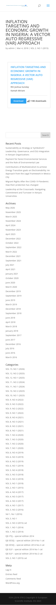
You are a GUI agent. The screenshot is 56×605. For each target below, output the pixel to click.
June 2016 (10, 352)
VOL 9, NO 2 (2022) (14, 408)
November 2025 (13, 212)
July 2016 (10, 348)
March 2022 (11, 251)
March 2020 (11, 287)
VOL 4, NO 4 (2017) (14, 492)
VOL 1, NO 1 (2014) (14, 527)
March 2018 (11, 326)
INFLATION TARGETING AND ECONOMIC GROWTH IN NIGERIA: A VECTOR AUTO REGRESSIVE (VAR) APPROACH (28, 75)
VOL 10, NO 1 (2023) (15, 395)
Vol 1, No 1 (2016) (14, 514)
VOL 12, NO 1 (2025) (15, 377)
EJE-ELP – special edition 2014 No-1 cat (24, 549)
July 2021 (10, 265)
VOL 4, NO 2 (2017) (14, 501)
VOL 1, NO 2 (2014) (14, 531)
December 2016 (13, 344)
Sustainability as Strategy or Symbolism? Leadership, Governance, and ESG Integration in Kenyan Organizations (27, 151)
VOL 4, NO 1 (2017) (14, 505)
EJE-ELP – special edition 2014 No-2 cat (24, 553)
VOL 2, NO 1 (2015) (39, 48)
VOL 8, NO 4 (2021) (14, 417)
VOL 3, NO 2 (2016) (14, 509)
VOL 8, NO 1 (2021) (14, 430)
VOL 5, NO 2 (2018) (14, 479)
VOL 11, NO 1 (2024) (15, 386)
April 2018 (10, 322)
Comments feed (13, 578)
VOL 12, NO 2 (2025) (15, 373)
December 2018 (13, 308)
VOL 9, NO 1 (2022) (14, 413)
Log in (8, 569)
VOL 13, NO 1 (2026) (15, 369)
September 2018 (13, 313)
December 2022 (13, 238)
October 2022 (12, 243)
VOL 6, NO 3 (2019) (14, 457)
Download (18, 101)
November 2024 (13, 221)
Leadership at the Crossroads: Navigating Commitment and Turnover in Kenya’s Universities (25, 193)
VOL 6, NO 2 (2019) (14, 461)
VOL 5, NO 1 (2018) (14, 483)
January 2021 (12, 273)
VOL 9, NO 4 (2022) (14, 399)
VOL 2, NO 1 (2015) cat (16, 558)
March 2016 (11, 357)
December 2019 (13, 291)
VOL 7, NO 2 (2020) (14, 443)
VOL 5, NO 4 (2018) (14, 470)
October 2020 (12, 278)
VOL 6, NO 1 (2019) (14, 465)
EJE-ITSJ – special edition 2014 (20, 536)
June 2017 (10, 339)
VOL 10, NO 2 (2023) (15, 391)
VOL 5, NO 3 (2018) (14, 474)
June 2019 (10, 300)
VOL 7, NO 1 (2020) (14, 448)
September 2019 (13, 295)
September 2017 (13, 335)
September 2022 (13, 247)
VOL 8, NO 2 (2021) (14, 426)
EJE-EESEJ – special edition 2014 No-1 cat (25, 540)
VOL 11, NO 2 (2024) (15, 382)
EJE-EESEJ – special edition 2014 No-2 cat (25, 545)
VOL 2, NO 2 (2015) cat (16, 523)
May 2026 (10, 207)
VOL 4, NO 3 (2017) (14, 496)
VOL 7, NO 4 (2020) (14, 435)
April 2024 (10, 225)
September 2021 (13, 260)
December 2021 (13, 256)
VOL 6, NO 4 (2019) (14, 452)
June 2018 (10, 317)
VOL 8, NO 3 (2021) (14, 421)
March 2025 (11, 216)
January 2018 (12, 330)
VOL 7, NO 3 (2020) (14, 439)
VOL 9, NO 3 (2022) (14, 404)
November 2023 (13, 229)
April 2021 (10, 269)
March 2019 (11, 304)
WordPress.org (13, 583)
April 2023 (10, 234)
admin (11, 48)
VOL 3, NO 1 (11, 518)
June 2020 (10, 282)
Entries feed (11, 574)
